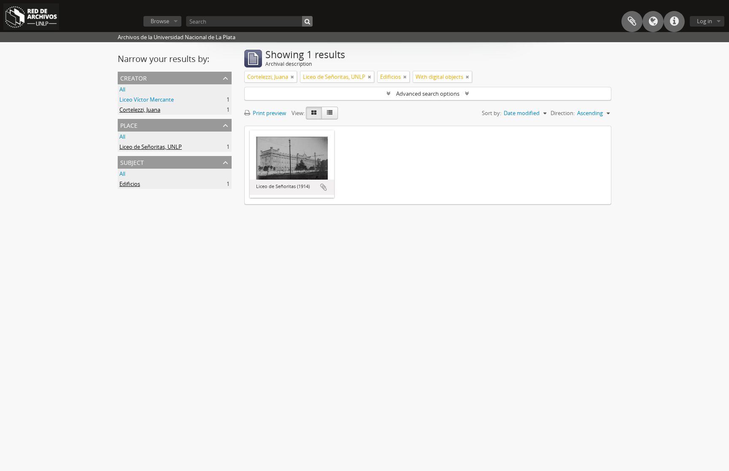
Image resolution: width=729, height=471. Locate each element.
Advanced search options (428, 93)
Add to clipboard (323, 187)
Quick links (674, 21)
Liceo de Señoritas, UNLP (150, 147)
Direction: (563, 113)
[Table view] (329, 113)
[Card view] (314, 113)
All (122, 89)
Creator (133, 77)
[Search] (307, 21)
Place (129, 124)
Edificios (129, 184)
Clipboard (632, 21)
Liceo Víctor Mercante (146, 99)
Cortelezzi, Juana (139, 109)
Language (653, 21)
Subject (132, 161)
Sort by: (491, 113)
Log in (704, 21)
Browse (160, 21)
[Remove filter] (292, 77)
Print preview (268, 113)
